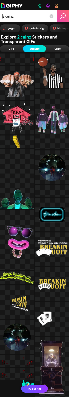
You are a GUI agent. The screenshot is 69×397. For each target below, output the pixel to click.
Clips (57, 48)
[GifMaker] (40, 5)
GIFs (11, 48)
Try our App (34, 388)
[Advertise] (48, 5)
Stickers (35, 48)
